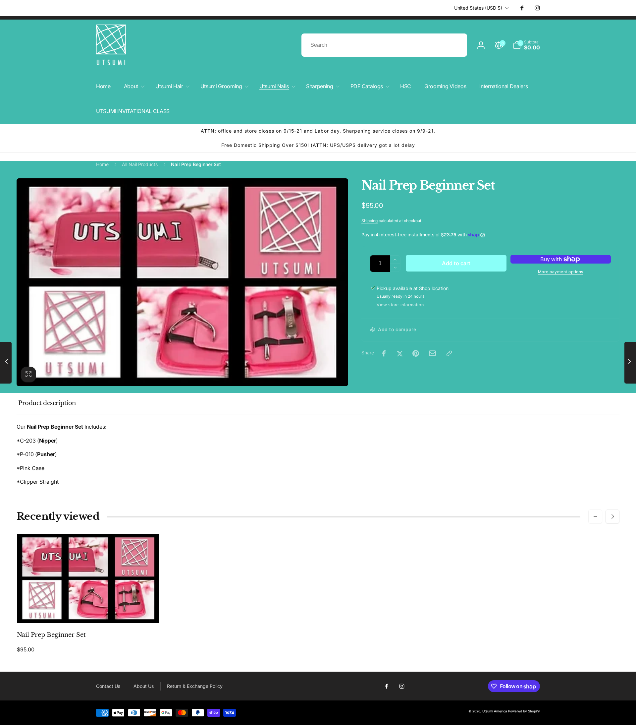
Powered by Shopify (524, 711)
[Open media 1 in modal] (182, 282)
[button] (526, 45)
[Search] (455, 45)
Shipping (369, 220)
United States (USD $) (478, 8)
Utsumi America (494, 711)
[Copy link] (449, 353)
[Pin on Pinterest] (415, 353)
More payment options (560, 271)
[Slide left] (595, 516)
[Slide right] (612, 516)
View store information (400, 304)
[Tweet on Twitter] (400, 353)
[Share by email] (432, 353)
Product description (47, 403)
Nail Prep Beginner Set (51, 634)
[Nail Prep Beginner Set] (88, 610)
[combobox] (384, 45)
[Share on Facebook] (384, 353)
